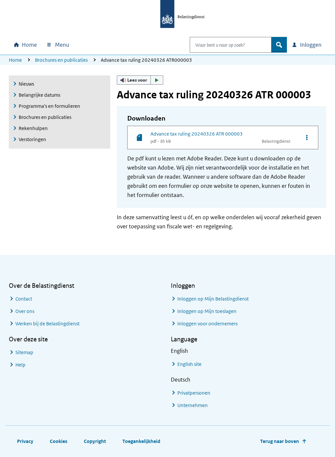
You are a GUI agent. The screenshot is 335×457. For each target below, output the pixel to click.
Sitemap (24, 352)
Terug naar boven (279, 441)
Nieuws (26, 84)
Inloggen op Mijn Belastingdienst (213, 299)
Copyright (95, 441)
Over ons (24, 311)
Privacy (25, 441)
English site (189, 364)
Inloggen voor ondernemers (207, 323)
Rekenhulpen (33, 128)
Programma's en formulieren (49, 106)
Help (20, 365)
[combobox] (231, 45)
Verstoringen (32, 139)
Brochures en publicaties (61, 60)
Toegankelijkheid (141, 441)
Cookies (58, 441)
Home (15, 60)
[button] (140, 80)
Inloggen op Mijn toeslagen (207, 311)
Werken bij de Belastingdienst (47, 323)
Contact (23, 299)
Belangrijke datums (39, 95)
